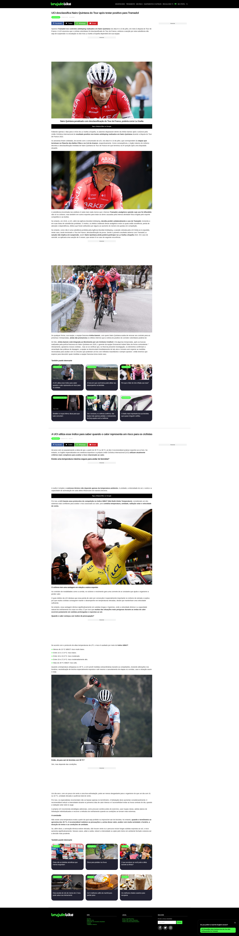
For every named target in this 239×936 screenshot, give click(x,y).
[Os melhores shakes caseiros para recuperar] (136, 889)
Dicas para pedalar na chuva (97, 862)
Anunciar (101, 37)
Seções (89, 919)
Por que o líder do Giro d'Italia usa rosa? (135, 383)
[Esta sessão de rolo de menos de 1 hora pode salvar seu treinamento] (67, 889)
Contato (89, 923)
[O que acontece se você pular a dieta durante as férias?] (136, 858)
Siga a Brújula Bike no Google (101, 126)
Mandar (179, 922)
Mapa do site (90, 920)
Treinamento (130, 4)
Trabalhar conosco (92, 924)
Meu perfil (181, 4)
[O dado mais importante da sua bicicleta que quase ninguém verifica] (136, 410)
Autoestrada (55, 17)
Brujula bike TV (168, 4)
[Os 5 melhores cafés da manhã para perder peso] (102, 889)
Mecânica (139, 4)
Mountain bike (120, 4)
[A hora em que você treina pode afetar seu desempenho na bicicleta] (102, 379)
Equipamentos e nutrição (153, 4)
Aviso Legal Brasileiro (128, 919)
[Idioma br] (175, 4)
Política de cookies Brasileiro (130, 920)
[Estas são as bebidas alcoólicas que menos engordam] (67, 858)
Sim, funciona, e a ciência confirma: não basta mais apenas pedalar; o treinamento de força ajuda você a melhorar (101, 416)
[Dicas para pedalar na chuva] (102, 858)
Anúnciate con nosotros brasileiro (96, 921)
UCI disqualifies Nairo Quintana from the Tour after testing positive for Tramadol (215, 930)
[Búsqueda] (187, 4)
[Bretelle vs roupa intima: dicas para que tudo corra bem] (67, 410)
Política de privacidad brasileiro (130, 921)
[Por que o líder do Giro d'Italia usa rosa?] (136, 379)
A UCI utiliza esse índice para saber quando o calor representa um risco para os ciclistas (66, 385)
